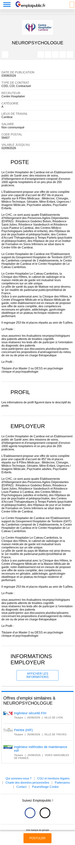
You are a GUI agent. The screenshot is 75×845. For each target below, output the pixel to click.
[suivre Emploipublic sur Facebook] (30, 813)
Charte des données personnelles (27, 782)
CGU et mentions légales (53, 778)
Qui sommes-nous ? (18, 778)
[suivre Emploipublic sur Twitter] (45, 813)
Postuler (37, 838)
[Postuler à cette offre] (37, 834)
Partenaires (62, 782)
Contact (21, 786)
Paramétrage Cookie (45, 786)
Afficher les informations (37, 675)
